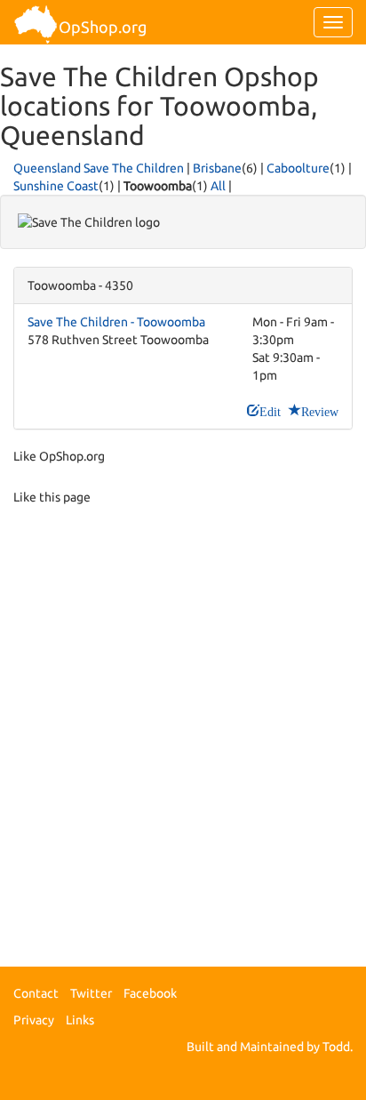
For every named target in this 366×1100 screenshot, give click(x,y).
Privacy (33, 1020)
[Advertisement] (183, 739)
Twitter (91, 993)
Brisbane (217, 168)
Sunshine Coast (56, 186)
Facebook (150, 993)
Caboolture (298, 168)
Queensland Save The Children (98, 168)
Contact (36, 993)
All (218, 186)
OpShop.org (103, 27)
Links (80, 1020)
